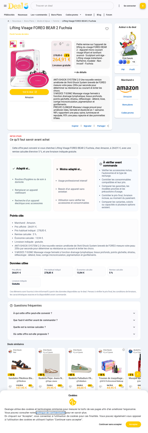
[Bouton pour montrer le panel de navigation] (5, 6)
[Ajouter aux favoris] (107, 29)
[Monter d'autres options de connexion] (119, 6)
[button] (74, 313)
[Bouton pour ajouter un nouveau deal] (143, 6)
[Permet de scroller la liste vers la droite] (138, 374)
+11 (133, 62)
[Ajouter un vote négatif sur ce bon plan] (55, 45)
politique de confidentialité (50, 412)
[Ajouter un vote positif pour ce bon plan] (68, 45)
